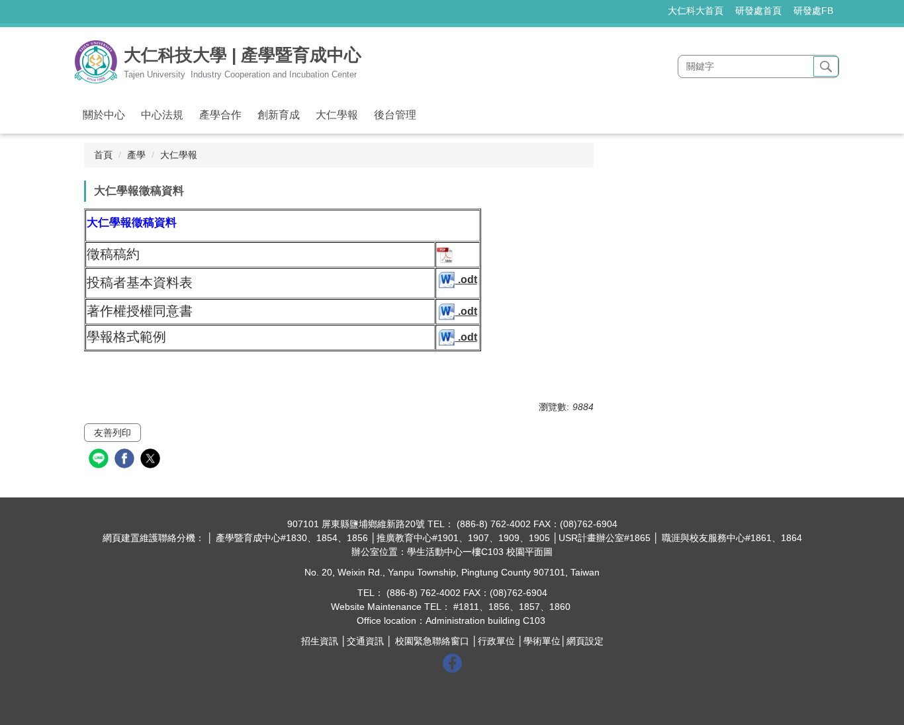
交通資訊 (365, 641)
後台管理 (395, 114)
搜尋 (825, 66)
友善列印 (112, 432)
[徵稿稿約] (445, 254)
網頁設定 (585, 641)
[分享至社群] (100, 460)
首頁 (103, 154)
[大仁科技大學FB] (452, 662)
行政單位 (496, 641)
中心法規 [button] (162, 114)
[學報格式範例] (447, 337)
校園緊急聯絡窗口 (432, 641)
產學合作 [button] (220, 114)
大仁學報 (178, 154)
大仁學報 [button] (337, 114)
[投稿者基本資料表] (447, 279)
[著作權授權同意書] (447, 311)
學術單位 (542, 641)
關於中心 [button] (104, 114)
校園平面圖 (529, 551)
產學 (136, 154)
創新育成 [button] (278, 114)
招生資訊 (319, 641)
